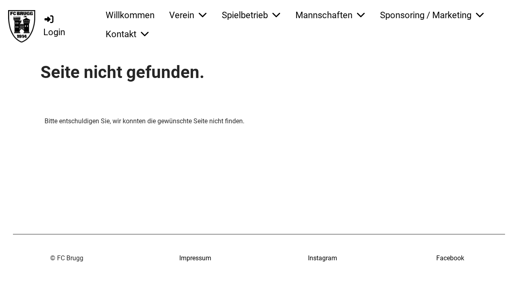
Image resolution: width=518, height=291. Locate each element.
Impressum (195, 258)
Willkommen (130, 15)
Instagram (322, 258)
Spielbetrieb (245, 15)
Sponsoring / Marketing (425, 15)
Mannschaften (323, 15)
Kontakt (121, 34)
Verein (181, 15)
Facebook (450, 258)
